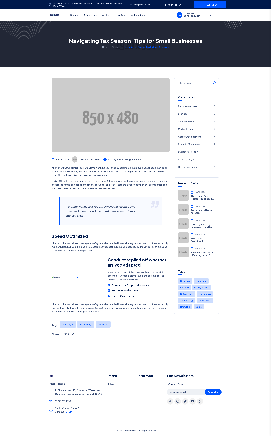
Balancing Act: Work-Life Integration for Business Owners (203, 254)
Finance (136, 159)
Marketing (85, 324)
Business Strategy (196, 151)
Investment (205, 300)
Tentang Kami (137, 14)
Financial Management (196, 144)
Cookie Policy (133, 432)
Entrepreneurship (196, 106)
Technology (186, 300)
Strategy (68, 324)
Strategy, (113, 159)
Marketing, (125, 159)
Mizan (111, 384)
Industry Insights (196, 159)
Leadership (205, 293)
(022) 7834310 (63, 401)
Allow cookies (207, 432)
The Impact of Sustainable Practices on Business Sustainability (198, 239)
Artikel (106, 14)
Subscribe (213, 392)
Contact (121, 14)
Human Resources (196, 166)
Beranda (74, 14)
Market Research (196, 128)
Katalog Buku (91, 14)
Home (105, 47)
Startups (116, 47)
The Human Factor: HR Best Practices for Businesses (203, 197)
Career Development (196, 136)
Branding (185, 306)
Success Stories (196, 121)
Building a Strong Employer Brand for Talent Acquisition (202, 225)
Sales (199, 306)
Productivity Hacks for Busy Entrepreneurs (201, 211)
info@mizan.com (142, 4)
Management (201, 287)
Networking (186, 293)
